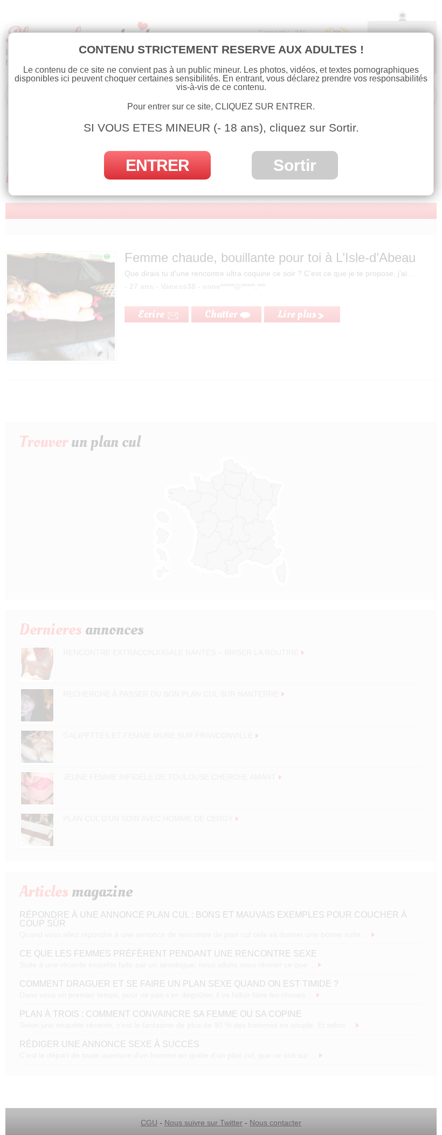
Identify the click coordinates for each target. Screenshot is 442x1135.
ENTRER (157, 165)
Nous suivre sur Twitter (203, 1122)
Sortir (294, 165)
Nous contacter (275, 1122)
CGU (149, 1122)
